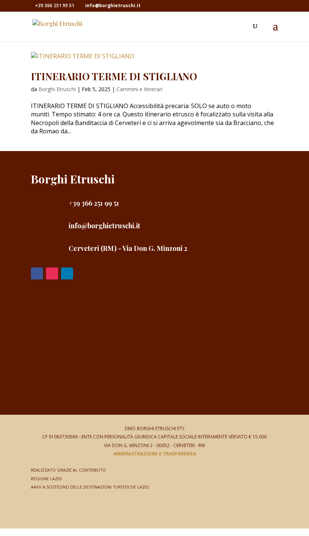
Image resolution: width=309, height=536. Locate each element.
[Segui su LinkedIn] (67, 273)
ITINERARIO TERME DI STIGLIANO (114, 76)
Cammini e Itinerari (139, 89)
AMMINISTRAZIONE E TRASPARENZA (154, 453)
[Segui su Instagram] (52, 273)
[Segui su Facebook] (37, 273)
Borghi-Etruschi (57, 89)
